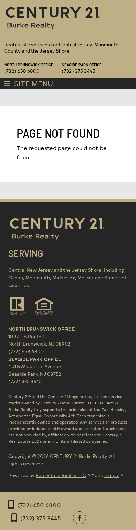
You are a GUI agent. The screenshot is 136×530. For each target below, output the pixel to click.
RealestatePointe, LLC (61, 475)
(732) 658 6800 (39, 504)
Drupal (111, 475)
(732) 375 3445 (40, 518)
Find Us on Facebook (79, 518)
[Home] (53, 30)
